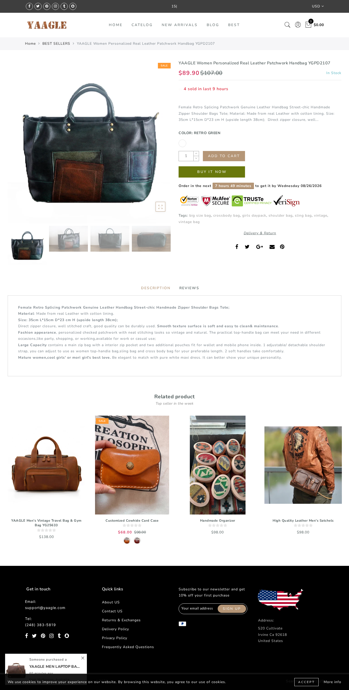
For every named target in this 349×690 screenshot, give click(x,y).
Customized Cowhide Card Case (132, 520)
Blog (213, 24)
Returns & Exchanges (121, 620)
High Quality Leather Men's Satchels (303, 520)
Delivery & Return (260, 233)
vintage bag (189, 221)
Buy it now (212, 171)
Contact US (112, 611)
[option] (89, 141)
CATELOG (142, 24)
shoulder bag (281, 215)
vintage (320, 215)
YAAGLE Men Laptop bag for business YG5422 (54, 666)
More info (332, 682)
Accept (306, 682)
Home (30, 43)
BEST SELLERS (56, 43)
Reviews (189, 288)
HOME (116, 24)
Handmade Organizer (217, 520)
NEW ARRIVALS (180, 24)
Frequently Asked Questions (128, 647)
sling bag (303, 215)
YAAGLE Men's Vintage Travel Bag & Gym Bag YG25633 (46, 523)
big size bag (200, 215)
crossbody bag (226, 215)
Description (155, 288)
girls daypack (254, 215)
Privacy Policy (114, 638)
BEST (234, 24)
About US (111, 602)
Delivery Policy (115, 629)
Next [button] (155, 145)
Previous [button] (17, 145)
